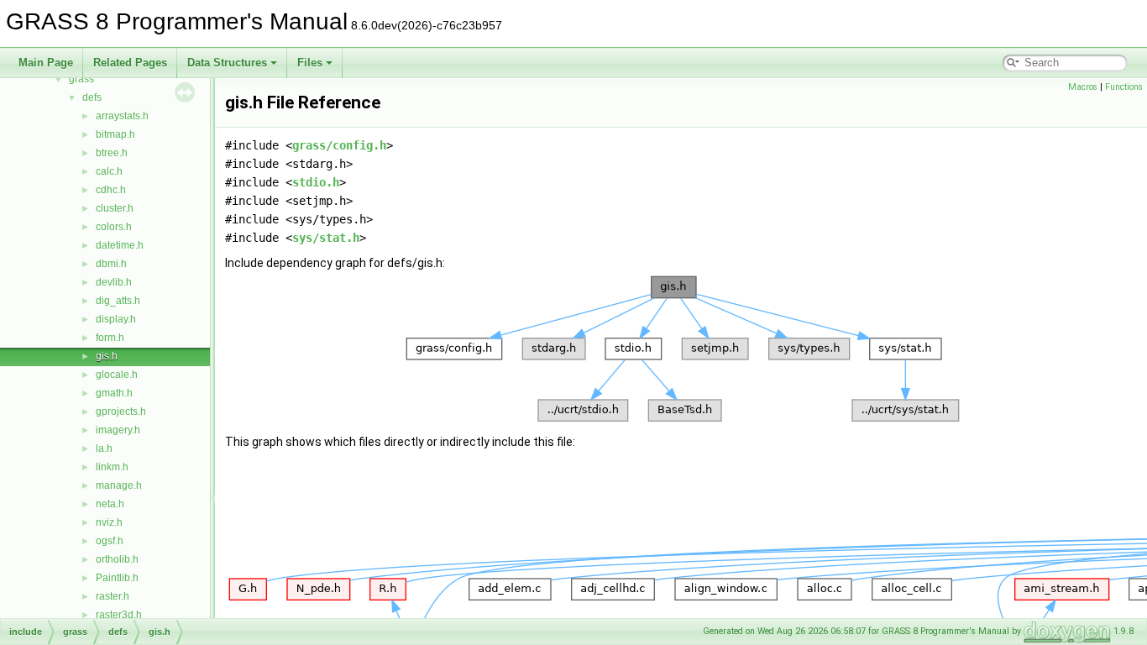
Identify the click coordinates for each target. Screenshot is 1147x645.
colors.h (114, 227)
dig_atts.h (118, 301)
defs (92, 97)
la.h (104, 448)
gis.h (107, 356)
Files (309, 62)
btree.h (112, 153)
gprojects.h (121, 411)
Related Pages (130, 62)
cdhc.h (111, 190)
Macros (1082, 86)
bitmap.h (115, 134)
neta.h (110, 504)
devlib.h (114, 282)
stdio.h (315, 182)
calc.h (109, 171)
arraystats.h (122, 116)
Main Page (45, 62)
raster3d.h (119, 615)
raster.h (112, 596)
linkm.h (112, 467)
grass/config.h (339, 145)
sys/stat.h (325, 237)
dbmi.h (111, 264)
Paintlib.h (117, 578)
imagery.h (118, 430)
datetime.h (120, 245)
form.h (110, 337)
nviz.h (109, 522)
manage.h (119, 485)
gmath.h (114, 393)
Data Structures (227, 62)
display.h (116, 319)
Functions (1124, 86)
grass (81, 79)
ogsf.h (109, 541)
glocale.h (117, 374)
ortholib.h (117, 559)
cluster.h (115, 208)
